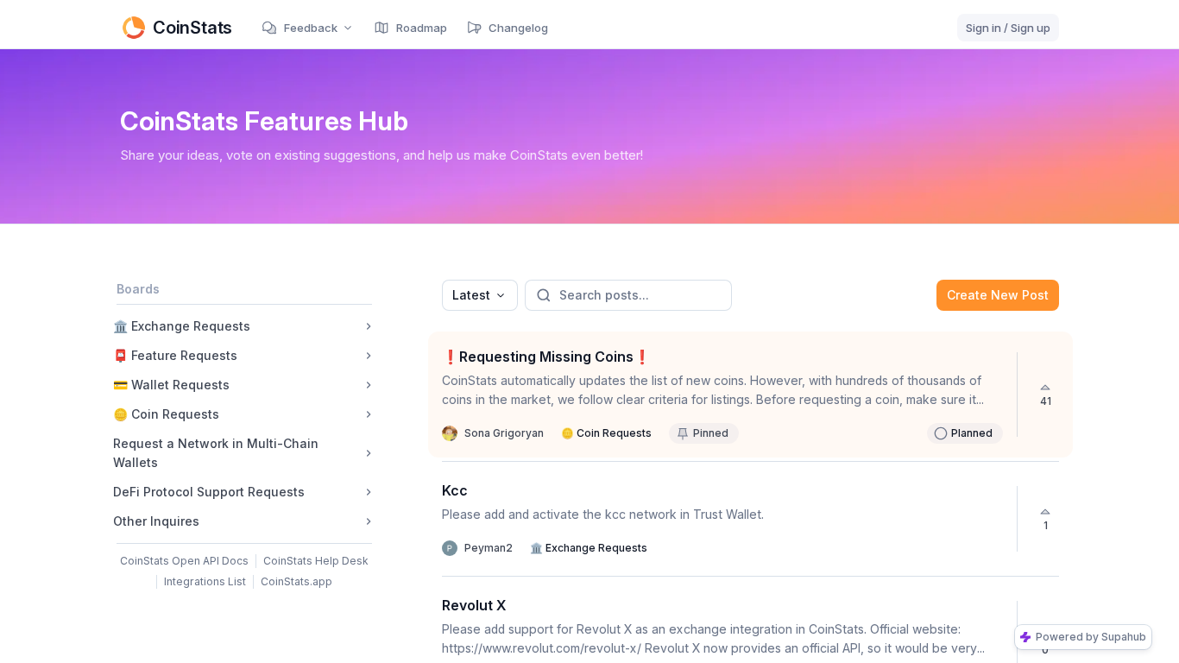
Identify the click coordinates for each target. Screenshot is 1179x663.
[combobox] (480, 295)
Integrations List (205, 581)
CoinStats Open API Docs (184, 560)
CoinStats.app (296, 581)
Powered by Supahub (1091, 636)
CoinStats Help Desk (316, 560)
